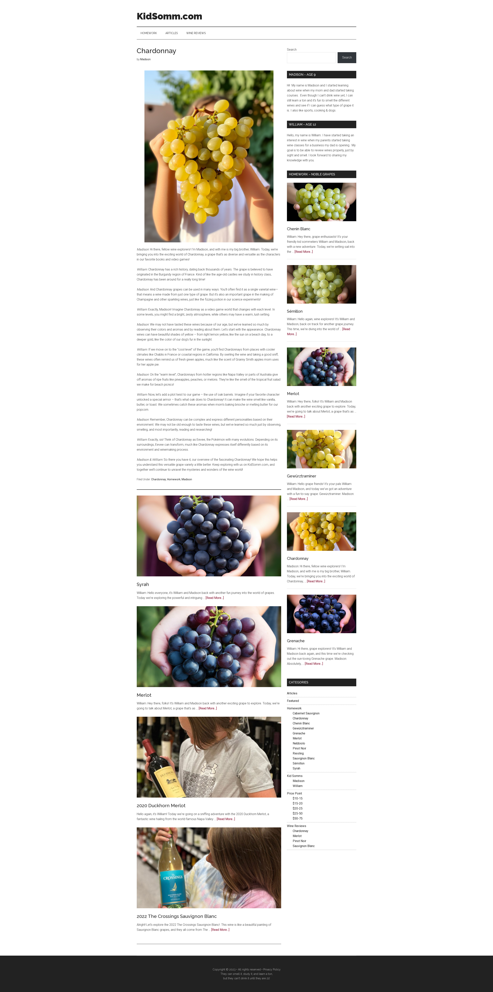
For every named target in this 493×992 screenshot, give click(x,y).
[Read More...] (215, 598)
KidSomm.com (169, 16)
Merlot (144, 695)
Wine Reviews (296, 826)
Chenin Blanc (298, 229)
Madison (187, 479)
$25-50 (298, 813)
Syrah (143, 584)
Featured (293, 701)
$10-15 (298, 798)
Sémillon (295, 311)
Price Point (294, 793)
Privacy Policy (272, 969)
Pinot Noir (299, 748)
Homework (173, 479)
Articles (292, 693)
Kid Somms (295, 776)
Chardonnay (158, 479)
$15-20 (298, 803)
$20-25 (298, 808)
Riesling (298, 753)
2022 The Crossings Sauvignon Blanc (177, 916)
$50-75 (298, 818)
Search (292, 49)
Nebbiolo (299, 743)
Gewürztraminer (301, 476)
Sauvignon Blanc (304, 758)
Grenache (296, 641)
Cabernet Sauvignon (306, 713)
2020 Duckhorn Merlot (161, 805)
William (298, 786)
